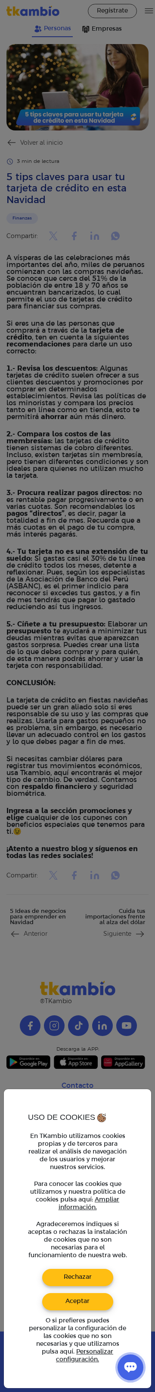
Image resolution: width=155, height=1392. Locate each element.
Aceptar (77, 1301)
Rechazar (78, 1277)
